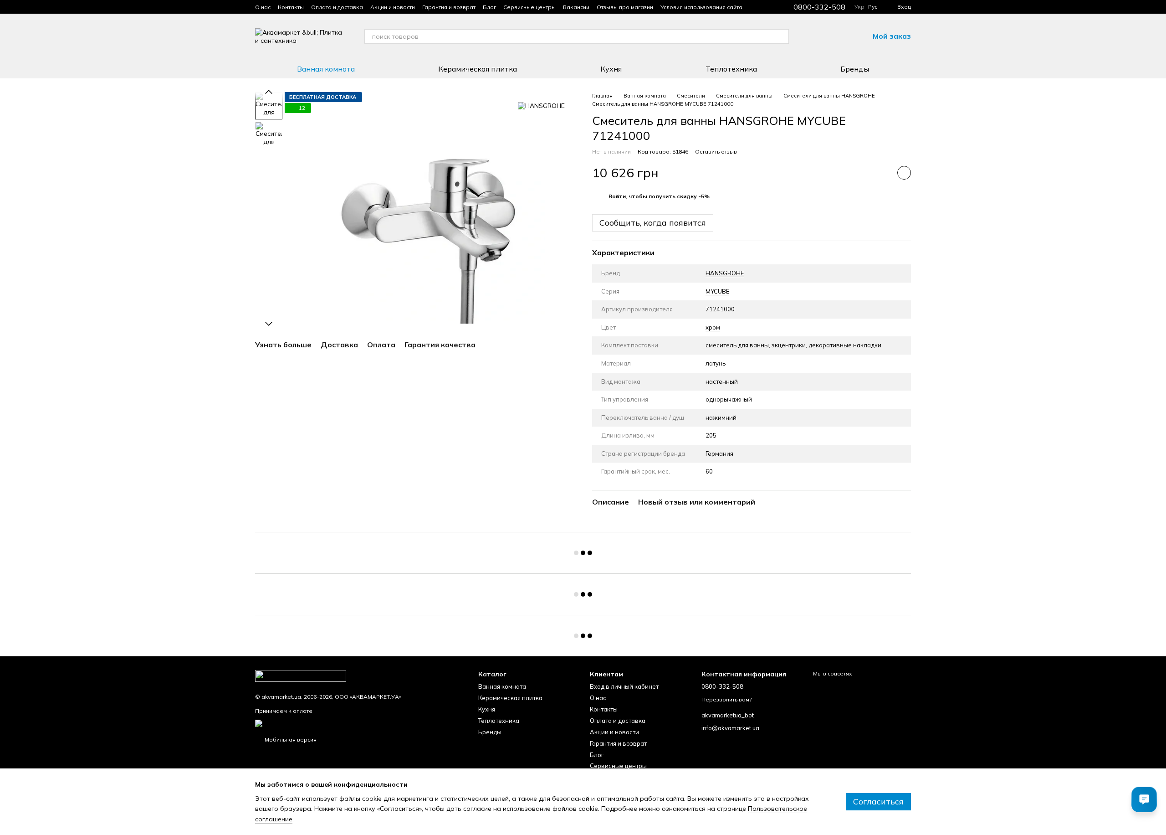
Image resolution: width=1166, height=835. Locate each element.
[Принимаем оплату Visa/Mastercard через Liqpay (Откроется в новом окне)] (326, 722)
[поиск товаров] (781, 36)
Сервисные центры (529, 7)
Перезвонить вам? (726, 699)
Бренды (854, 68)
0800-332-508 (819, 6)
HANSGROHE (725, 273)
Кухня (611, 68)
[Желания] (838, 36)
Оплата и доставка (337, 7)
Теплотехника (731, 68)
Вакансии (576, 7)
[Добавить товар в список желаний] (904, 173)
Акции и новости (392, 7)
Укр (859, 7)
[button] (659, 196)
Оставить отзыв (716, 151)
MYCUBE (717, 291)
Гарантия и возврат (449, 7)
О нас (263, 7)
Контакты (291, 7)
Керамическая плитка (477, 68)
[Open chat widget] (1144, 799)
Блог (489, 7)
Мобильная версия (290, 739)
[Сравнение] (814, 36)
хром (713, 327)
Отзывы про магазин (625, 7)
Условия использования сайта (701, 7)
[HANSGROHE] (541, 106)
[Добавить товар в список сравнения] (881, 173)
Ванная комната (326, 68)
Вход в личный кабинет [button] (624, 686)
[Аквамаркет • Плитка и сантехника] (300, 675)
